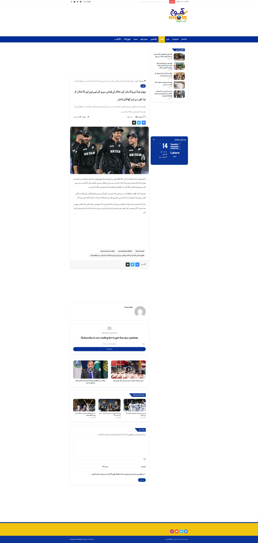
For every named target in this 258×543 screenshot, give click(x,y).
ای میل (143, 466)
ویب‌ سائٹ (105, 466)
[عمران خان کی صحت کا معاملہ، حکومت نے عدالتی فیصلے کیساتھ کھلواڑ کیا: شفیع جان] (179, 94)
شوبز (167, 39)
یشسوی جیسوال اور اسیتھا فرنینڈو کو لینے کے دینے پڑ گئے (152, 2)
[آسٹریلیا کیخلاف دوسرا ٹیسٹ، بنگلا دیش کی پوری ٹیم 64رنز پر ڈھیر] (84, 405)
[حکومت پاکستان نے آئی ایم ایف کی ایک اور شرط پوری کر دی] (179, 76)
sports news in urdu (107, 251)
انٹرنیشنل (175, 39)
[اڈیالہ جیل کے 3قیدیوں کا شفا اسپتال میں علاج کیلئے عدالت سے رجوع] (179, 57)
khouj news (139, 251)
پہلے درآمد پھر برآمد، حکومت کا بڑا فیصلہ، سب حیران (163, 83)
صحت (135, 39)
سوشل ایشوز (144, 39)
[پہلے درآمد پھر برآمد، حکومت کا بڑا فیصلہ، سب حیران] (179, 85)
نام (144, 459)
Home (142, 81)
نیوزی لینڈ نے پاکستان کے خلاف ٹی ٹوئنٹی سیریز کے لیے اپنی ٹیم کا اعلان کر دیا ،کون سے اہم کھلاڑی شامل (116, 255)
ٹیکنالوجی (153, 39)
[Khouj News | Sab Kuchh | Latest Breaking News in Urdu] (178, 15)
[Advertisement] (109, 20)
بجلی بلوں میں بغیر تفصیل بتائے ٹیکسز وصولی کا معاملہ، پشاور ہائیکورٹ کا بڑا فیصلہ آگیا (164, 65)
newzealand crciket (124, 251)
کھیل (162, 39)
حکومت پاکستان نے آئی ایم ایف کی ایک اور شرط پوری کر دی (163, 74)
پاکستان (184, 39)
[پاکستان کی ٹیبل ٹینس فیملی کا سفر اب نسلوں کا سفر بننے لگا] (109, 405)
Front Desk (139, 117)
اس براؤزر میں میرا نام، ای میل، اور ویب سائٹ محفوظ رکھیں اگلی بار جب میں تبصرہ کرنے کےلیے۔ (117, 474)
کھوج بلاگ (127, 39)
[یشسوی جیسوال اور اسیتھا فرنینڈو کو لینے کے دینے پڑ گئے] (135, 405)
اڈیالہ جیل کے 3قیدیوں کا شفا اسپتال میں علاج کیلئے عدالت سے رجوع (163, 55)
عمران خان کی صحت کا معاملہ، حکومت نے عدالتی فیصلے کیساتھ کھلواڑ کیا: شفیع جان (163, 93)
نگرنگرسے (117, 39)
